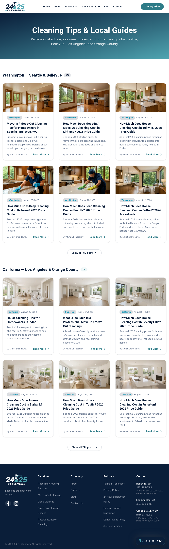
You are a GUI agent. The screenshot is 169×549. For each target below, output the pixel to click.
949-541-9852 (144, 514)
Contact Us (77, 503)
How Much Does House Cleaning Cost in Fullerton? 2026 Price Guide (137, 404)
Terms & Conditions (114, 483)
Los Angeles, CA (145, 500)
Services (69, 6)
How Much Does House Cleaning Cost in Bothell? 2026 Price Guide (140, 210)
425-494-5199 (144, 487)
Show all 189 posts (82, 252)
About (57, 6)
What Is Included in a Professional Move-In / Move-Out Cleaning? (83, 322)
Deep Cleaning (46, 501)
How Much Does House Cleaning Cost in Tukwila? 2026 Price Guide (140, 128)
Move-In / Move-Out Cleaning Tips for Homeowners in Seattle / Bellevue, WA (27, 128)
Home (46, 6)
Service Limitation (112, 526)
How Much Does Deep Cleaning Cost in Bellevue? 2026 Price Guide (28, 210)
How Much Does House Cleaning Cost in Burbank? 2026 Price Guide (24, 404)
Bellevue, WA (143, 483)
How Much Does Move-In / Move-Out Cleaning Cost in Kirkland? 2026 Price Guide (81, 128)
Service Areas (89, 6)
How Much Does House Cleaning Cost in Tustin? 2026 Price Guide (83, 404)
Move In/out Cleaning (49, 495)
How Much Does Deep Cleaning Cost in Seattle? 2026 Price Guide (84, 210)
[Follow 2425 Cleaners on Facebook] (8, 503)
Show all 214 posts (83, 447)
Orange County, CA (147, 510)
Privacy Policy (111, 490)
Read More (39, 154)
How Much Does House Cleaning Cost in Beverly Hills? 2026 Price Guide (140, 322)
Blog (106, 6)
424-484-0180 (144, 503)
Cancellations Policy (114, 519)
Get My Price (152, 6)
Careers (117, 6)
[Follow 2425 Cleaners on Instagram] (16, 503)
